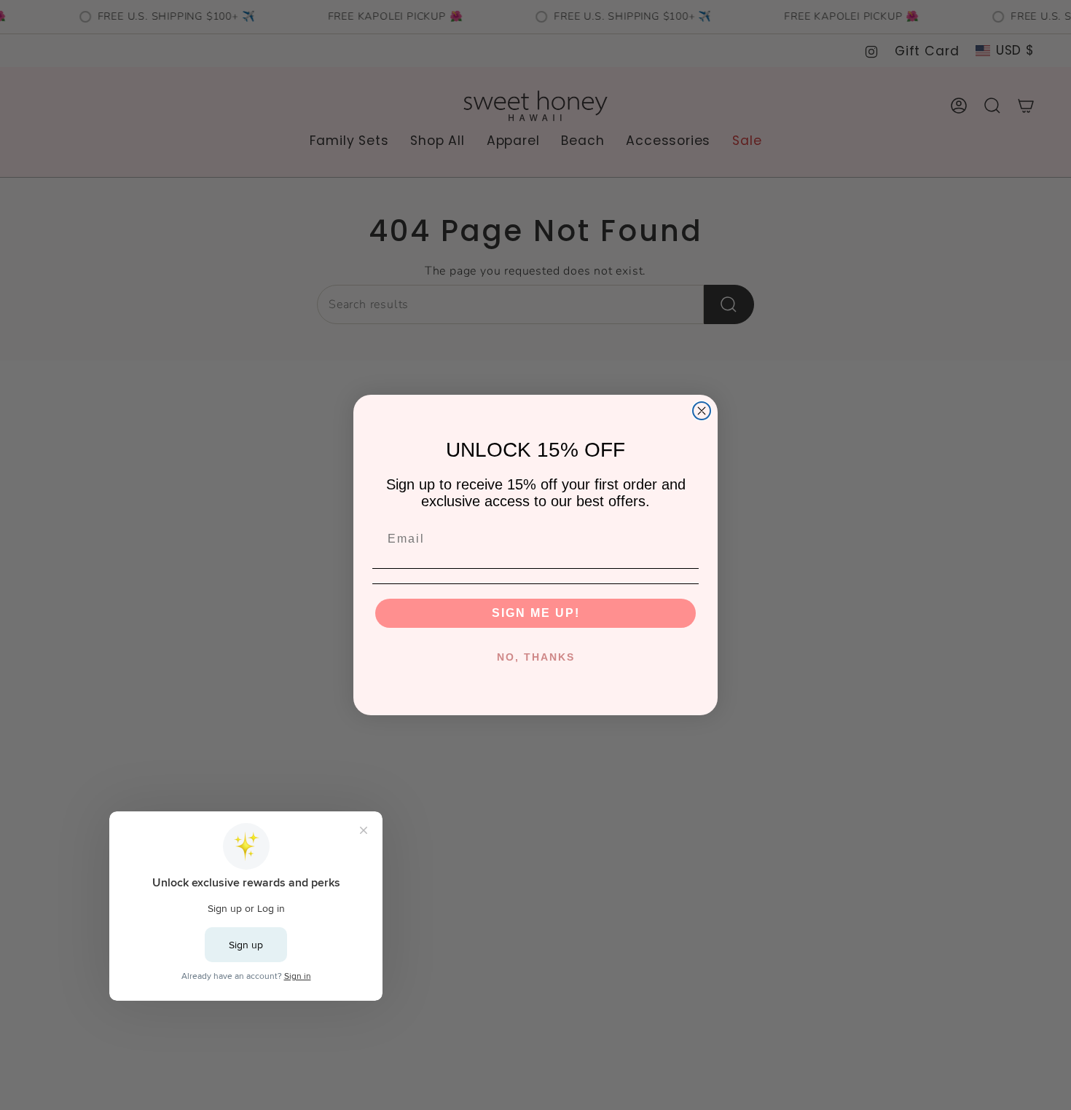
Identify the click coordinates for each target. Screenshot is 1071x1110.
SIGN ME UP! (536, 613)
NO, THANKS (536, 657)
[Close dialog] (701, 411)
